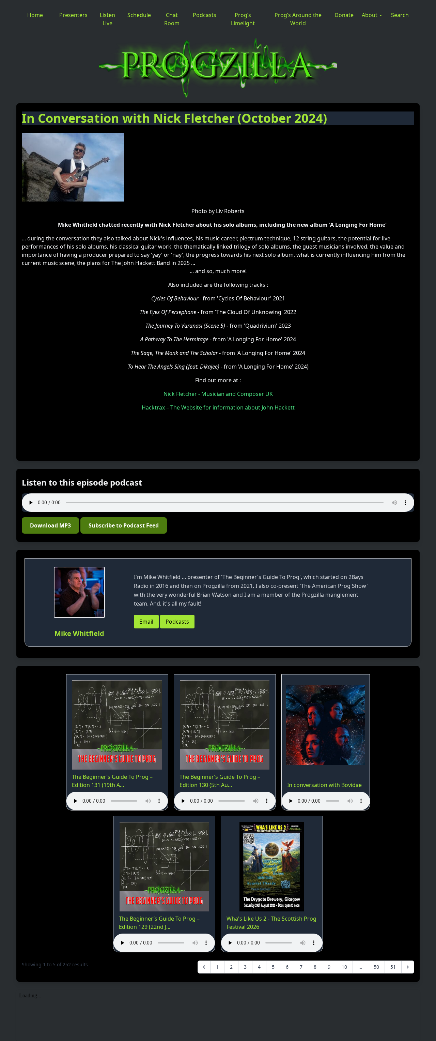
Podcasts (204, 15)
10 (344, 967)
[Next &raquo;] (407, 967)
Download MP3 (50, 525)
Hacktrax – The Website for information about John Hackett (218, 407)
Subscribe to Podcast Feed (124, 525)
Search (400, 15)
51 (393, 967)
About (369, 15)
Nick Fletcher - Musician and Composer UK (218, 394)
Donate (344, 15)
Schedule (139, 15)
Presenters (73, 15)
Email (146, 621)
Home (35, 15)
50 (376, 967)
